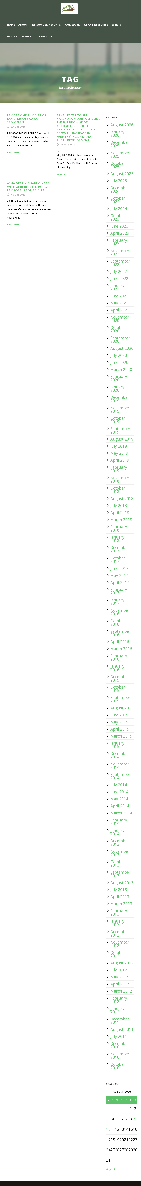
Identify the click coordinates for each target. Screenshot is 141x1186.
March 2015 (121, 736)
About (23, 24)
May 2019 (119, 453)
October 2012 (117, 954)
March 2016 (121, 648)
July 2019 (118, 446)
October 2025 (117, 164)
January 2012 (117, 1010)
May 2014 (119, 799)
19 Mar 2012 (18, 194)
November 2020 (119, 318)
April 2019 (119, 460)
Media (26, 36)
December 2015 (119, 678)
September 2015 (120, 699)
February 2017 (118, 591)
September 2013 (120, 873)
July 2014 (118, 785)
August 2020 (121, 348)
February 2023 (118, 241)
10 (108, 1129)
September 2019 (120, 430)
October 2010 (117, 1066)
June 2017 (119, 568)
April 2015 (119, 729)
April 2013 (119, 896)
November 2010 (119, 1055)
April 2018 (119, 512)
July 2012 (118, 970)
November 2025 (119, 154)
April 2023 (119, 233)
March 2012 (121, 991)
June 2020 (119, 362)
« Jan (110, 1168)
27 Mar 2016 (18, 126)
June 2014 (119, 792)
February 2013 (118, 912)
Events (116, 24)
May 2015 (119, 722)
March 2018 (121, 519)
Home (11, 24)
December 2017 (119, 549)
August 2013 (121, 882)
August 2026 (121, 125)
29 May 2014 (68, 144)
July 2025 (118, 180)
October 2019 (117, 419)
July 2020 (118, 355)
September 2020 (120, 339)
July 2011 (118, 1036)
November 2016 (119, 612)
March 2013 (121, 903)
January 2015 (117, 744)
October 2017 (117, 559)
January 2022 (117, 287)
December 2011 (119, 1020)
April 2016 (119, 641)
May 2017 (119, 575)
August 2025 (121, 173)
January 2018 (117, 538)
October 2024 (117, 199)
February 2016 (118, 657)
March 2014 (121, 813)
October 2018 (117, 489)
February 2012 (118, 999)
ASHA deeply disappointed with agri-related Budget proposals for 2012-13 (29, 187)
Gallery (13, 36)
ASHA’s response (96, 24)
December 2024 (119, 189)
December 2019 (119, 399)
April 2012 (119, 984)
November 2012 (119, 943)
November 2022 (119, 252)
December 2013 (119, 842)
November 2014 (119, 765)
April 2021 (119, 310)
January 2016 (117, 667)
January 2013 (117, 922)
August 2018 (121, 498)
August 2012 (121, 963)
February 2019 (118, 468)
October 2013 (117, 863)
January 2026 (117, 133)
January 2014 (117, 832)
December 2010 (119, 1045)
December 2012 (119, 933)
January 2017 (117, 601)
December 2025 (119, 144)
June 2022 (119, 278)
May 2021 (119, 303)
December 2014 (119, 755)
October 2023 (117, 217)
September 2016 (120, 632)
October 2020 (117, 329)
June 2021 (119, 296)
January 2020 (117, 388)
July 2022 (118, 271)
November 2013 (119, 852)
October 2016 (117, 622)
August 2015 (121, 708)
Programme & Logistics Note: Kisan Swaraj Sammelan (26, 119)
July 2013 (118, 889)
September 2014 (120, 776)
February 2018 (118, 528)
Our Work (72, 24)
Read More (14, 152)
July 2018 (118, 505)
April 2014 (119, 806)
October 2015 (117, 688)
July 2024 (118, 208)
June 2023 (119, 226)
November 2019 (119, 409)
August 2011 (121, 1029)
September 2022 (120, 262)
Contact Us (43, 36)
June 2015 (119, 715)
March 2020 (121, 369)
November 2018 (119, 479)
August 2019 (121, 439)
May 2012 (119, 977)
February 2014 (118, 821)
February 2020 (118, 378)
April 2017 (119, 582)
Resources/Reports (46, 24)
